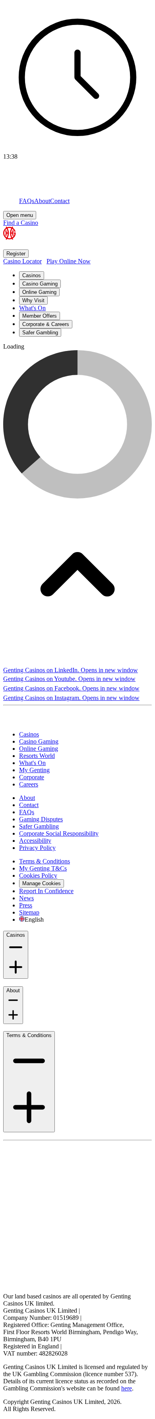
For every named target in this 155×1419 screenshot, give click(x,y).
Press (25, 905)
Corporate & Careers (45, 324)
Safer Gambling (40, 333)
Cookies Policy (38, 875)
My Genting (34, 770)
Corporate (31, 777)
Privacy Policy (37, 847)
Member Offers (39, 316)
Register (15, 254)
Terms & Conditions (44, 861)
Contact (29, 805)
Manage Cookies (41, 883)
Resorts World (37, 755)
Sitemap (29, 912)
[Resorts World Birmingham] (40, 720)
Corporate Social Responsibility (59, 833)
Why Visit (33, 300)
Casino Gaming (40, 284)
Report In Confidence (46, 891)
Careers (28, 784)
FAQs (26, 812)
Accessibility (35, 840)
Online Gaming (39, 292)
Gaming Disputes (41, 819)
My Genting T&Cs (43, 868)
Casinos (31, 275)
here (126, 1388)
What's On (32, 308)
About (27, 797)
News (26, 898)
